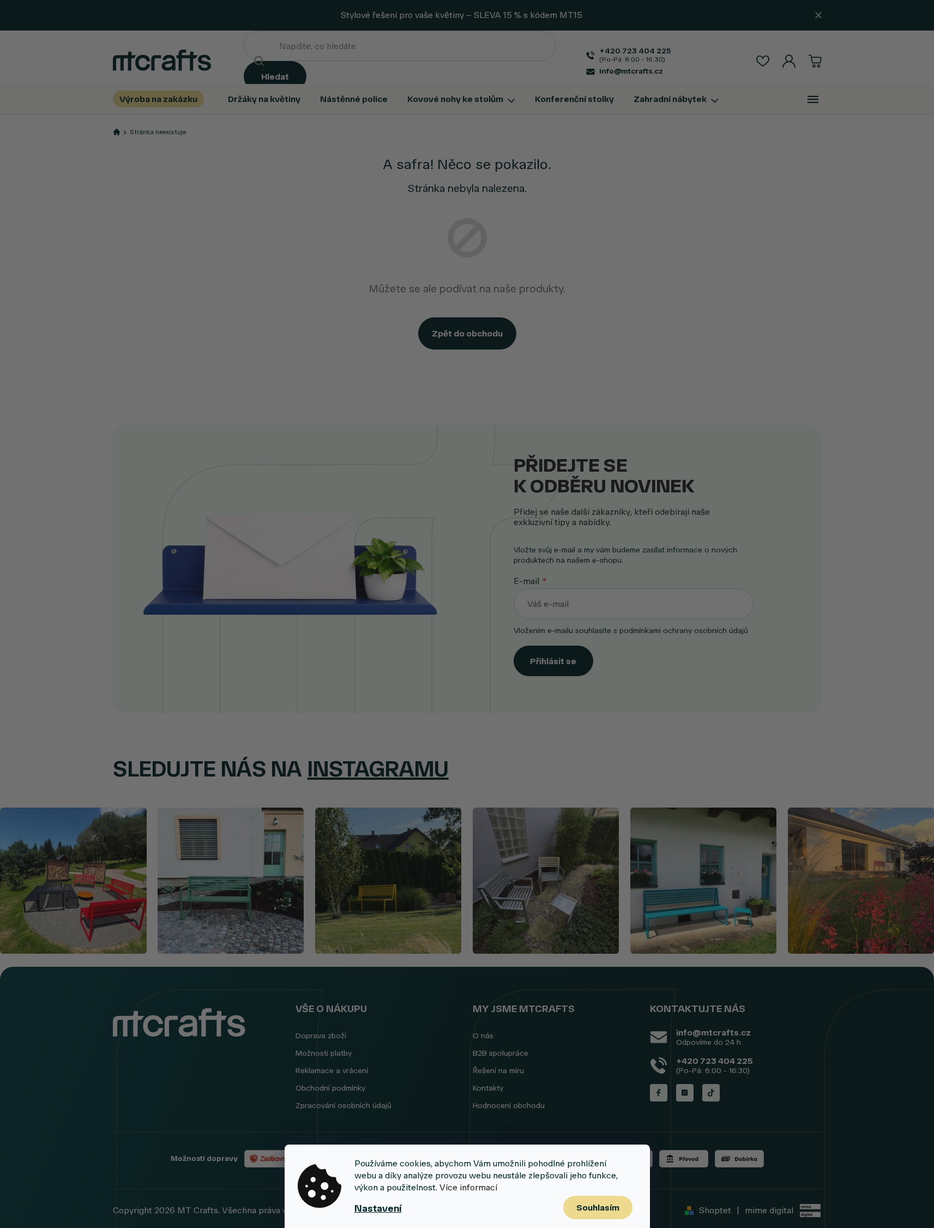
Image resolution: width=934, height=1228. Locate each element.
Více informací (468, 1187)
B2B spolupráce (500, 1053)
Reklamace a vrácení (332, 1070)
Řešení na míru (498, 1070)
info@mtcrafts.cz (713, 1032)
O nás (483, 1035)
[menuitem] (163, 99)
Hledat (275, 76)
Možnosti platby (324, 1053)
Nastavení (378, 1208)
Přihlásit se (553, 661)
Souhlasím (597, 1207)
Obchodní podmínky (330, 1088)
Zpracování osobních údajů (343, 1105)
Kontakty (488, 1088)
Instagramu (378, 769)
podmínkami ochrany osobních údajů (683, 630)
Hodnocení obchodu (509, 1105)
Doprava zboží (321, 1035)
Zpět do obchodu (467, 333)
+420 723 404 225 (714, 1061)
